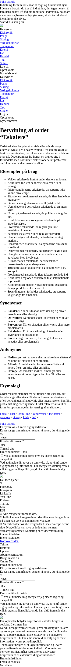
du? (34, 417)
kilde (26, 417)
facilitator (54, 413)
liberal (3, 413)
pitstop (16, 417)
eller (12, 413)
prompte (5, 417)
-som (21, 413)
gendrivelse (39, 413)
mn (28, 413)
